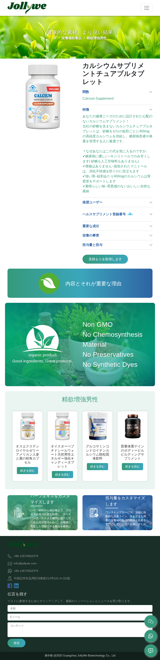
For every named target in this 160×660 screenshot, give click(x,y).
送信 (16, 643)
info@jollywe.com (25, 563)
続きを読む (27, 470)
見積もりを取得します (105, 259)
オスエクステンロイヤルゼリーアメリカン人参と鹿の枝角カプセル (27, 454)
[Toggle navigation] (146, 8)
